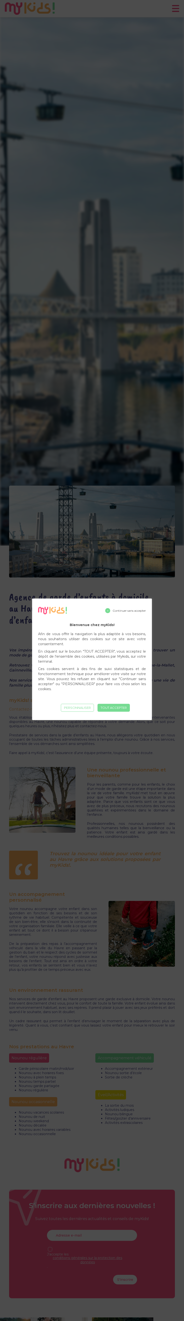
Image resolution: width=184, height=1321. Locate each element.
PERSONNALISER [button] (77, 708)
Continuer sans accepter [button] (129, 610)
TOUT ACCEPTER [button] (114, 708)
